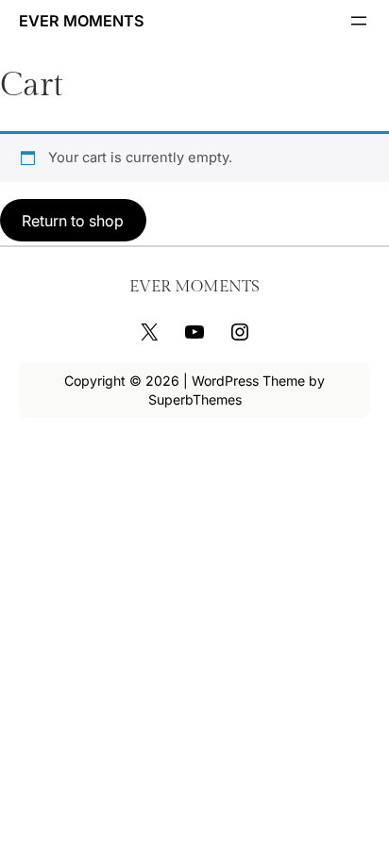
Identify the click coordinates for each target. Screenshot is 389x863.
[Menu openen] (358, 20)
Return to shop (73, 220)
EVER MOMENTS (81, 20)
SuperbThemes (195, 399)
